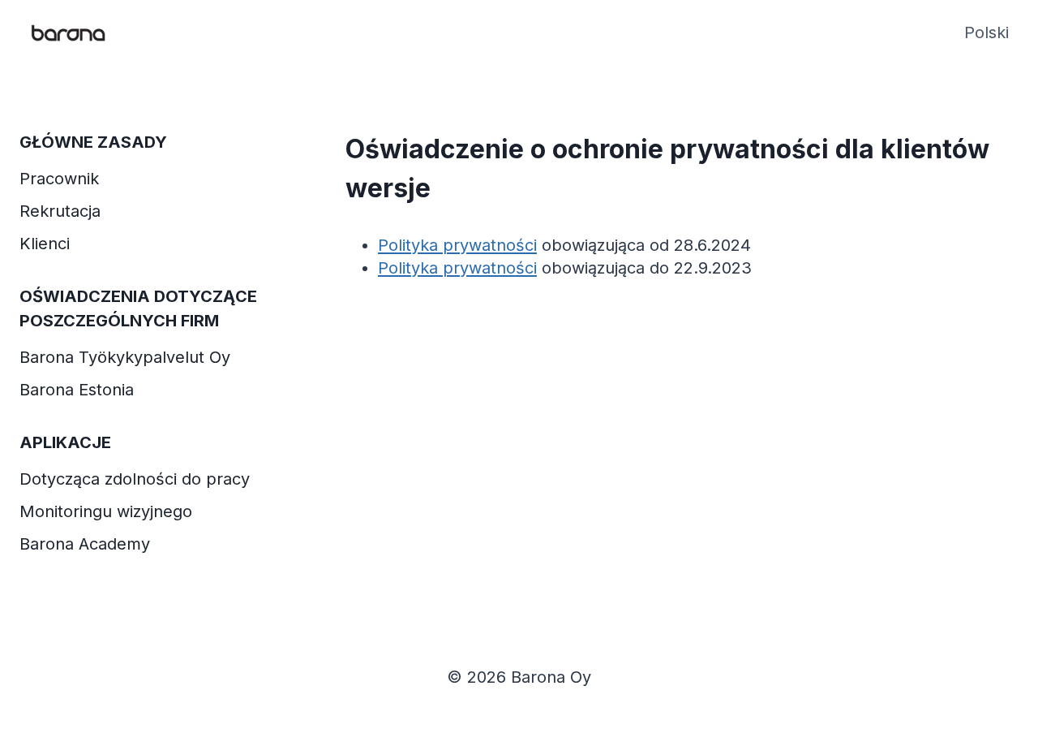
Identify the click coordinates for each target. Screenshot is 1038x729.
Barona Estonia (76, 389)
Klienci (44, 243)
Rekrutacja (60, 211)
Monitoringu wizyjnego (105, 511)
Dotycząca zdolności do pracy (134, 479)
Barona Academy (84, 544)
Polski (986, 32)
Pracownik (59, 178)
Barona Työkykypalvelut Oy (124, 357)
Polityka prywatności (457, 245)
